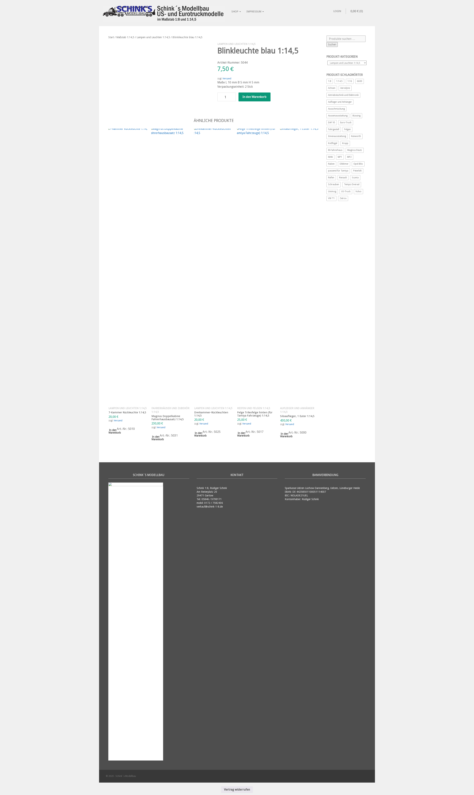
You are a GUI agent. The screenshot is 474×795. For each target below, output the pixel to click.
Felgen (347, 129)
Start (111, 37)
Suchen (332, 44)
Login (337, 11)
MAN (330, 157)
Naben (331, 164)
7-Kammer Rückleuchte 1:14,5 (127, 412)
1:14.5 (339, 81)
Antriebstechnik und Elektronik (343, 95)
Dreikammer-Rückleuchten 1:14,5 (211, 414)
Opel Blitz (358, 164)
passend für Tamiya (338, 170)
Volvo (358, 191)
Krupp (345, 143)
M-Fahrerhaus (335, 150)
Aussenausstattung (338, 115)
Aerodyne (345, 88)
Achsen (331, 88)
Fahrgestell (333, 129)
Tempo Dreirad (351, 184)
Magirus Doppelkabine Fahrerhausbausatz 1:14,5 (167, 417)
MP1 (340, 157)
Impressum (254, 11)
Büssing (356, 115)
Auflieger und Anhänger (340, 102)
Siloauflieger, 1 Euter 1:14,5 (297, 416)
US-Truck (346, 191)
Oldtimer (344, 164)
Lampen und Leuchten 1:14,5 (153, 37)
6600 (359, 81)
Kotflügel (332, 143)
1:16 (350, 81)
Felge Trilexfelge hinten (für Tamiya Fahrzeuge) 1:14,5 (254, 414)
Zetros (343, 198)
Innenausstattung (337, 136)
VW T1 (331, 198)
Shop (235, 11)
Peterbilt (357, 170)
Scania (355, 177)
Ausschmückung (336, 109)
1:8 (329, 81)
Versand (227, 78)
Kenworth (356, 136)
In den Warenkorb (254, 97)
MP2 (349, 157)
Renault (343, 177)
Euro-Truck (345, 122)
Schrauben (333, 184)
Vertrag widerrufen (237, 789)
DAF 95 (331, 122)
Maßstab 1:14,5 (125, 37)
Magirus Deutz (354, 150)
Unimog (332, 191)
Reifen (331, 177)
